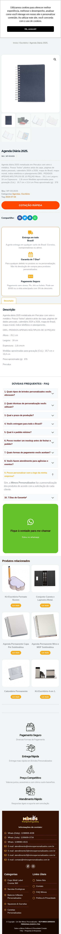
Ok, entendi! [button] (30, 29)
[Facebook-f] (28, 866)
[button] (54, 59)
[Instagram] (33, 866)
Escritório (24, 43)
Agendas (16, 194)
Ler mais (15, 606)
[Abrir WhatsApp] (54, 927)
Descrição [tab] (9, 301)
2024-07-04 (11, 197)
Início (15, 43)
